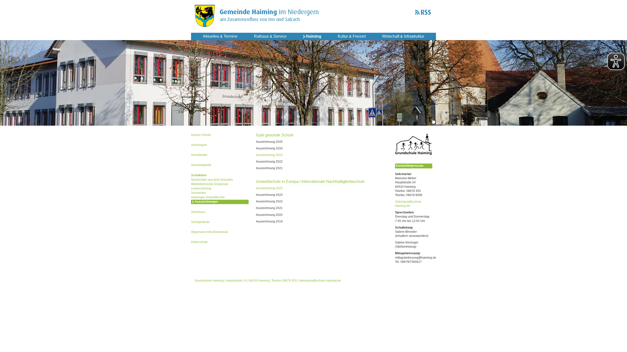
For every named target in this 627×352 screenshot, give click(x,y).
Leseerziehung (201, 188)
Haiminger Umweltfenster (208, 197)
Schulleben (198, 175)
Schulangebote (201, 165)
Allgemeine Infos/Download (209, 232)
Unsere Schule (201, 135)
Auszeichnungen (206, 201)
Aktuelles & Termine (220, 36)
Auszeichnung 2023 (269, 155)
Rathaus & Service (270, 36)
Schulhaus (198, 212)
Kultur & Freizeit (352, 36)
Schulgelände (200, 222)
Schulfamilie (199, 155)
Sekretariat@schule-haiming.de (320, 280)
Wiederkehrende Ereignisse (209, 184)
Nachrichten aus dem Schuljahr (212, 179)
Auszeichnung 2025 (269, 188)
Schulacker (198, 193)
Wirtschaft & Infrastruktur (403, 36)
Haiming (313, 36)
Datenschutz (199, 242)
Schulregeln (199, 145)
